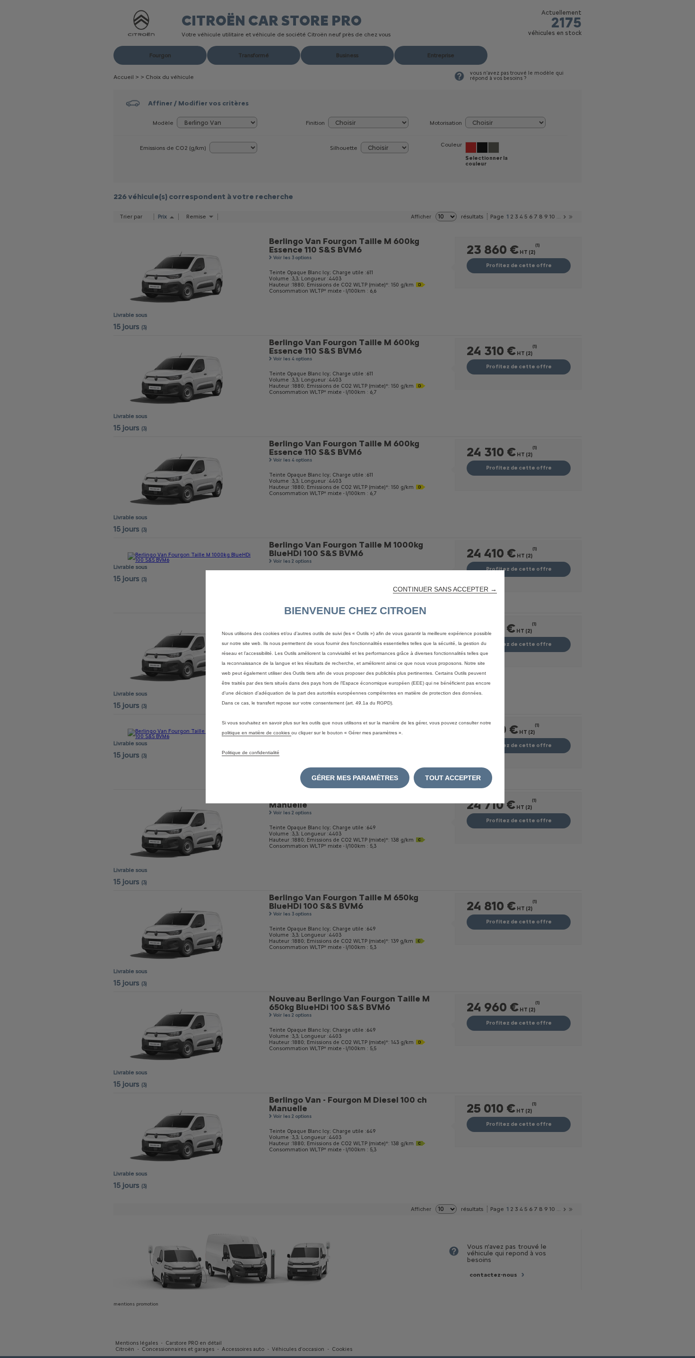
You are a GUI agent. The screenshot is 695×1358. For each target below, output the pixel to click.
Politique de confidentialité (250, 752)
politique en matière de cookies (256, 732)
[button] (445, 589)
